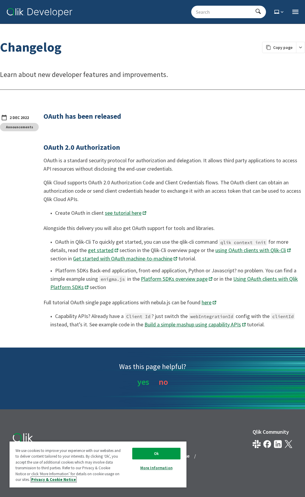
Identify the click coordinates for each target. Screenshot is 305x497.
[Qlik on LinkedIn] (278, 444)
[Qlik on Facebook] (267, 444)
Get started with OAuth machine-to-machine (122, 258)
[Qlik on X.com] (288, 444)
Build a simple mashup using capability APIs (192, 324)
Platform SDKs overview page (174, 278)
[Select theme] (279, 12)
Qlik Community (271, 431)
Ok (156, 453)
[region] (98, 464)
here (206, 302)
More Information (156, 467)
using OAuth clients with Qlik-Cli (250, 250)
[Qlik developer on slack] (257, 444)
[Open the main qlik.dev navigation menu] (295, 12)
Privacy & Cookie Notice (53, 479)
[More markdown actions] (300, 47)
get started (100, 250)
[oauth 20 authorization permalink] (39, 147)
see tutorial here (123, 212)
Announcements (19, 127)
